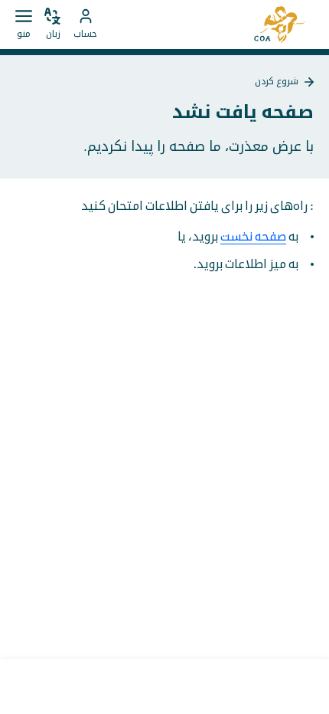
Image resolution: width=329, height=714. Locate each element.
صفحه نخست (253, 237)
